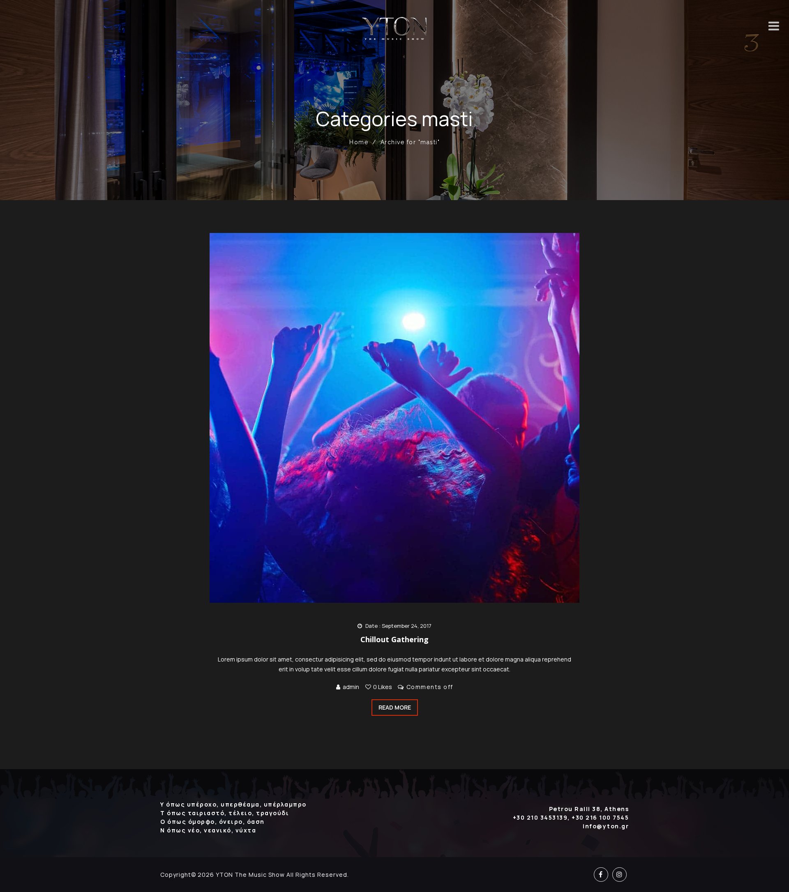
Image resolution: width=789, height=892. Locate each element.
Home (358, 142)
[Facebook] (601, 874)
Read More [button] (394, 707)
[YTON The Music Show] (395, 28)
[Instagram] (619, 874)
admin (351, 687)
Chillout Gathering (394, 639)
